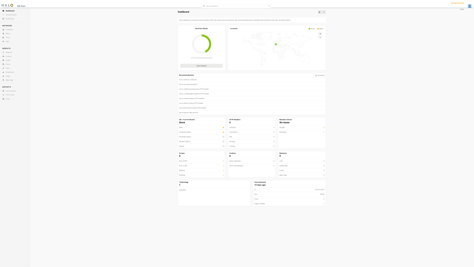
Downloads (10, 72)
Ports (8, 37)
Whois (8, 34)
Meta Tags (9, 80)
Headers (9, 52)
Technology (10, 19)
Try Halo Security (457, 3)
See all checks (320, 75)
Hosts (8, 99)
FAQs (462, 9)
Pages (8, 76)
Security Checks (11, 15)
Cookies (8, 56)
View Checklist (202, 66)
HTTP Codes (10, 95)
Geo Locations (11, 91)
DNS (7, 41)
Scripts (8, 60)
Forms (8, 64)
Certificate (9, 30)
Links (7, 68)
